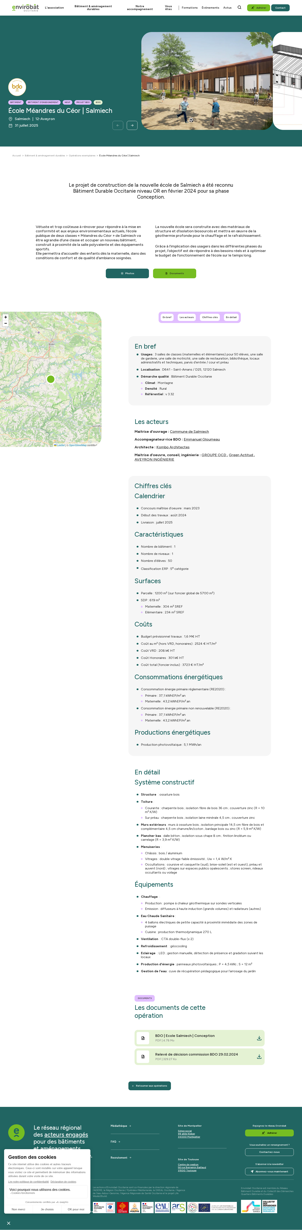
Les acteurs (187, 317)
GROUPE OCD (214, 455)
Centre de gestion (188, 1164)
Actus (227, 7)
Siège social (185, 1130)
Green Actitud (241, 455)
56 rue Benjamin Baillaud (192, 1167)
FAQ (113, 1141)
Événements (210, 7)
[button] (50, 379)
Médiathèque (119, 1125)
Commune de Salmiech (189, 431)
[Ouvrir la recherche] (239, 7)
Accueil (16, 155)
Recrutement (119, 1157)
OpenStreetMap (78, 445)
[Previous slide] (117, 125)
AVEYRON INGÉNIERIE (154, 459)
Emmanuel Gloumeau (202, 439)
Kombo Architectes (172, 447)
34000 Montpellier (189, 1136)
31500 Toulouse (187, 1170)
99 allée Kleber (186, 1133)
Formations (190, 7)
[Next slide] (132, 125)
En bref (167, 317)
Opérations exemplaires (82, 155)
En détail (231, 317)
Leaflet (60, 445)
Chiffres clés (210, 317)
